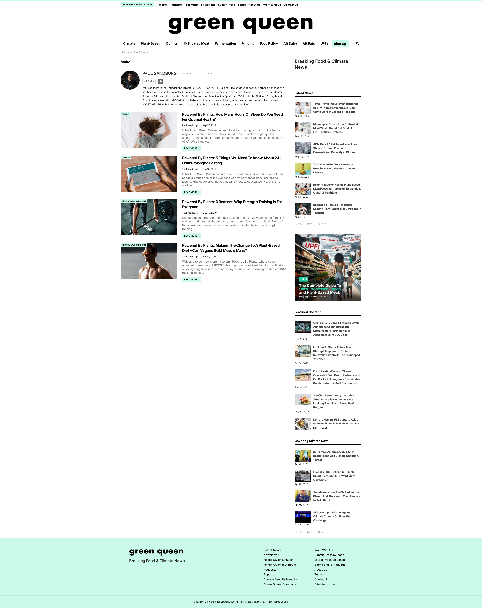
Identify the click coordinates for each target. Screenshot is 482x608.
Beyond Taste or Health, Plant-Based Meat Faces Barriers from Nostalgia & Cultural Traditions (337, 188)
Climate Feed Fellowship (280, 579)
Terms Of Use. (281, 601)
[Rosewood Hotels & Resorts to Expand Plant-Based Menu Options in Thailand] (303, 209)
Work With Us (272, 4)
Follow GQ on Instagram (280, 564)
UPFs (324, 43)
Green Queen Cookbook (280, 584)
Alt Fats (309, 43)
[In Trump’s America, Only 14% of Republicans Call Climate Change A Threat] (303, 456)
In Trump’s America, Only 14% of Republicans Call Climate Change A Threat (336, 455)
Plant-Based (150, 43)
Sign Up (340, 44)
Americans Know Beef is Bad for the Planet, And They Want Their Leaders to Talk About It (337, 496)
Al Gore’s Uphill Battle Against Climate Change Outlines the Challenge (332, 516)
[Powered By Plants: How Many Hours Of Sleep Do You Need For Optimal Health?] (149, 130)
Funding (248, 43)
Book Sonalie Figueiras (329, 564)
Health (125, 114)
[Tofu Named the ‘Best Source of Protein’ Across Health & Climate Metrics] (303, 169)
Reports (162, 4)
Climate (129, 43)
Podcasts (176, 4)
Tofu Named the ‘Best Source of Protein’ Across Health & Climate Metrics (334, 168)
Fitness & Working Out (134, 201)
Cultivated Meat (196, 43)
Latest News (272, 550)
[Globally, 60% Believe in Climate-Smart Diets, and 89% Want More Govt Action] (303, 476)
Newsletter (208, 4)
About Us (254, 4)
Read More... (191, 148)
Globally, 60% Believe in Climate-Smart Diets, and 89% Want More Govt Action (334, 475)
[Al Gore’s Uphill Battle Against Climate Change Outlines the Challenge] (303, 517)
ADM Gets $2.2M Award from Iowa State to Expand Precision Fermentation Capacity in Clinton (335, 148)
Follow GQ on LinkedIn (279, 560)
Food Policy (269, 43)
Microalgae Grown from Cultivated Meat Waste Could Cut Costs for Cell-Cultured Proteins (335, 128)
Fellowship (191, 4)
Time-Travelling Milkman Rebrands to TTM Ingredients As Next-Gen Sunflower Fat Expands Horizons (335, 107)
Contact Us (291, 4)
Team (318, 574)
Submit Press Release (232, 4)
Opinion (172, 43)
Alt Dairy (290, 43)
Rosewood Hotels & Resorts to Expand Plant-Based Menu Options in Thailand (337, 208)
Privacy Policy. (265, 601)
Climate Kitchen (325, 584)
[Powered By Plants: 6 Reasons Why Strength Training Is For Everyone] (149, 217)
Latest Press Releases (329, 560)
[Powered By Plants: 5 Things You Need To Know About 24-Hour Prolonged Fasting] (149, 174)
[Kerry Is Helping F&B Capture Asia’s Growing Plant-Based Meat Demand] (303, 424)
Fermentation (225, 43)
